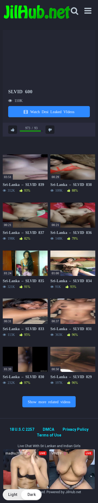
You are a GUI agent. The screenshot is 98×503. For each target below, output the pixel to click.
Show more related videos (49, 401)
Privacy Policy (75, 429)
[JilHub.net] (37, 14)
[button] (22, 494)
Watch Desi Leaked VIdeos (51, 111)
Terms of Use (49, 435)
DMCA (48, 429)
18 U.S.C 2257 (22, 429)
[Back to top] (88, 492)
